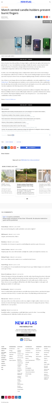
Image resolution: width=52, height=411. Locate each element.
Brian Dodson (5, 153)
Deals (26, 376)
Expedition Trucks (19, 370)
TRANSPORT (39, 346)
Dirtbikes (19, 368)
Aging (45, 362)
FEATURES (3, 355)
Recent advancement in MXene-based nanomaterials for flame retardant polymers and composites (21, 118)
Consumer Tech (28, 352)
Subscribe (26, 335)
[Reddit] (44, 17)
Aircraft (37, 348)
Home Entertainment (30, 360)
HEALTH (46, 360)
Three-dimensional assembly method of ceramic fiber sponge (14, 125)
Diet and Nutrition (46, 367)
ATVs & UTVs (20, 357)
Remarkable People (29, 370)
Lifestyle (27, 362)
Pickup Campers (19, 380)
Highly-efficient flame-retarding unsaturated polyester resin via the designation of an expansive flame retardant (23, 111)
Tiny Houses (20, 355)
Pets (26, 366)
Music (26, 364)
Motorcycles (38, 356)
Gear (18, 348)
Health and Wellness (46, 378)
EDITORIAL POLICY (3, 353)
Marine (37, 354)
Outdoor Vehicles (19, 351)
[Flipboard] (47, 17)
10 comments (31, 147)
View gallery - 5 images (26, 59)
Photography (28, 368)
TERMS (3, 361)
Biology (45, 354)
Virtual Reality (28, 374)
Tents (18, 391)
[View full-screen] (50, 22)
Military (11, 356)
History (27, 358)
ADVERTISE (3, 359)
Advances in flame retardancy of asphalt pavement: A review (13, 122)
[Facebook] (36, 17)
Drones (27, 354)
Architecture (12, 348)
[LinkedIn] (41, 17)
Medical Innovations (46, 375)
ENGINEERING (12, 346)
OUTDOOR (19, 346)
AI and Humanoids (29, 348)
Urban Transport (38, 359)
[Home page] (26, 2)
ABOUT (3, 350)
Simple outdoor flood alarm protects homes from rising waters (25, 186)
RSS (2, 367)
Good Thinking (4, 7)
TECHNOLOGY (28, 346)
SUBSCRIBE (3, 348)
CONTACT (3, 365)
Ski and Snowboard (19, 386)
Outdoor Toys (20, 353)
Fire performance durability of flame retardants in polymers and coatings (16, 115)
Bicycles (37, 352)
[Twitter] (39, 17)
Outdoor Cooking (19, 377)
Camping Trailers (19, 365)
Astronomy (46, 352)
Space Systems (12, 360)
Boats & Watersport (19, 360)
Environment (47, 356)
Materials (11, 354)
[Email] (50, 17)
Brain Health (46, 364)
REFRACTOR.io (47, 346)
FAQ (2, 369)
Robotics (11, 358)
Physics (45, 358)
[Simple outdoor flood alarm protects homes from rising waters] (26, 175)
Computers (27, 350)
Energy (10, 350)
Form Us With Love (11, 99)
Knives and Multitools (19, 374)
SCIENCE (46, 348)
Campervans (20, 363)
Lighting (19, 141)
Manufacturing (12, 352)
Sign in (5, 217)
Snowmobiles (20, 389)
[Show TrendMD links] (49, 134)
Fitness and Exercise (46, 370)
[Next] (48, 182)
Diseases (46, 372)
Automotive (38, 350)
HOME (2, 346)
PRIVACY (3, 363)
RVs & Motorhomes (20, 383)
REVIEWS (3, 357)
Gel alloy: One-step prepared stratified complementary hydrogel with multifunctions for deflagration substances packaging (25, 129)
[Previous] (3, 182)
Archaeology (46, 350)
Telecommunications (30, 372)
